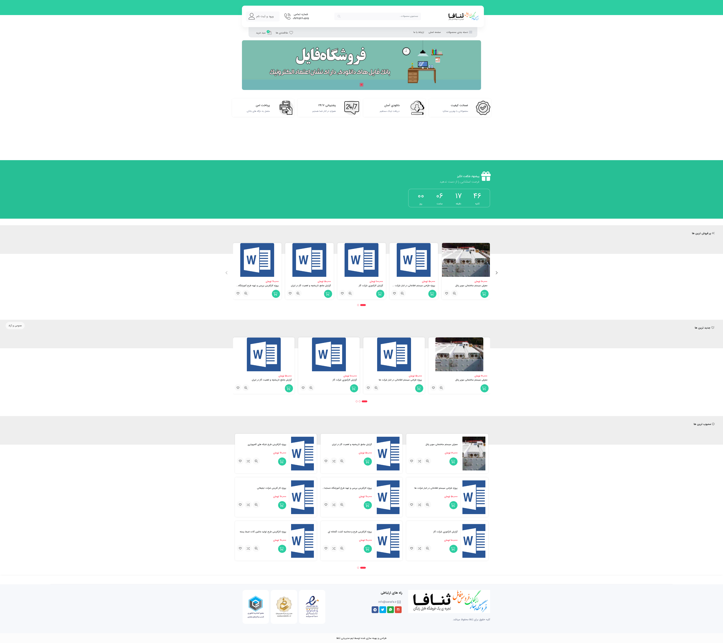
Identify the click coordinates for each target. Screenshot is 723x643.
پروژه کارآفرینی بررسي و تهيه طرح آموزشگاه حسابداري (253, 285)
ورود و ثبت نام (265, 16)
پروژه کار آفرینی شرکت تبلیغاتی (271, 488)
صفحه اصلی (435, 32)
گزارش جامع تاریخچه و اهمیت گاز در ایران (311, 285)
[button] (249, 65)
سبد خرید (262, 32)
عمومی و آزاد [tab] (15, 326)
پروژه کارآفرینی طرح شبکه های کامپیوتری (267, 444)
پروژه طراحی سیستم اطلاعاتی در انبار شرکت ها (413, 285)
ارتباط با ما (418, 32)
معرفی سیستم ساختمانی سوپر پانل (471, 285)
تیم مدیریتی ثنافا (345, 638)
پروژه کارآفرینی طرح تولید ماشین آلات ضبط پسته (263, 531)
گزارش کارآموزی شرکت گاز (371, 285)
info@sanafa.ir (387, 602)
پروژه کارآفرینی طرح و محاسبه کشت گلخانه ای (350, 531)
